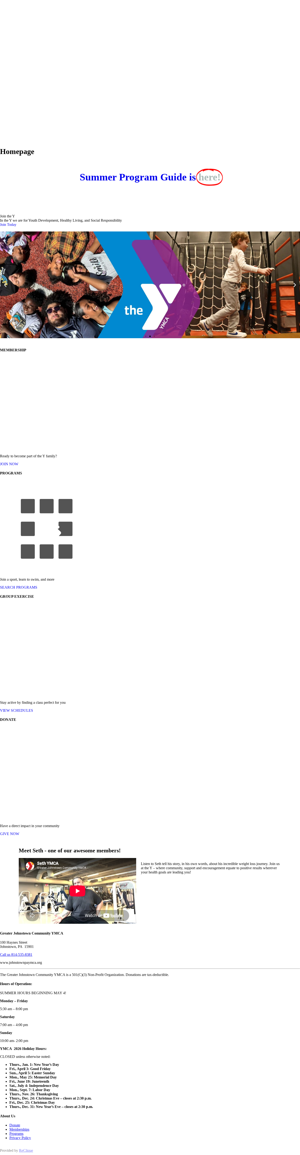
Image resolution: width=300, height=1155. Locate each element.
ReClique (26, 1150)
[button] (5, 285)
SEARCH (18, 587)
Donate (14, 1125)
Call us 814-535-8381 (16, 955)
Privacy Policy (20, 1138)
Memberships (19, 1129)
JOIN (9, 464)
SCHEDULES (16, 710)
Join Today (8, 225)
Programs (16, 1134)
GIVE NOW (9, 834)
